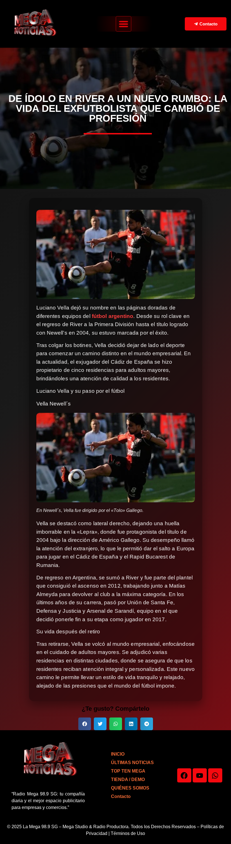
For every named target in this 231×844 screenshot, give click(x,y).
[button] (123, 24)
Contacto (121, 796)
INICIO (118, 754)
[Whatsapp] (215, 775)
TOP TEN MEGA (128, 771)
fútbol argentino (113, 316)
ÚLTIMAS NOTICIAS (132, 762)
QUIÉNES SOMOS (130, 788)
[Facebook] (184, 775)
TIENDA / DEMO (128, 779)
